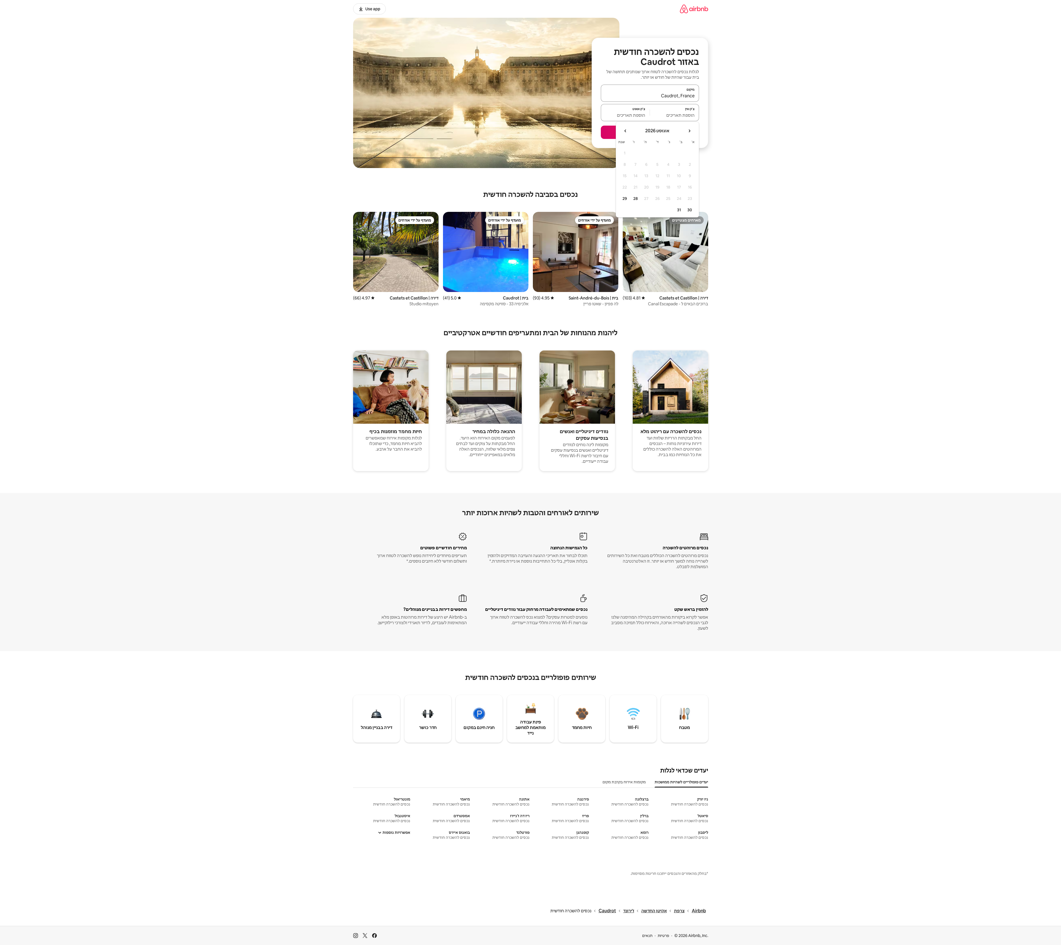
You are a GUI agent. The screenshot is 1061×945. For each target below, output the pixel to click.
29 (624, 198)
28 (635, 198)
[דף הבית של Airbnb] (694, 8)
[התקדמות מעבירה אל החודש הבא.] (625, 131)
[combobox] (650, 95)
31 (679, 209)
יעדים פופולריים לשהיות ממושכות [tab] (681, 781)
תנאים (647, 935)
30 (689, 209)
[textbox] (674, 115)
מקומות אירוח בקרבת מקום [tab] (624, 781)
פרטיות (663, 935)
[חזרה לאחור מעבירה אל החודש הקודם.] (689, 131)
